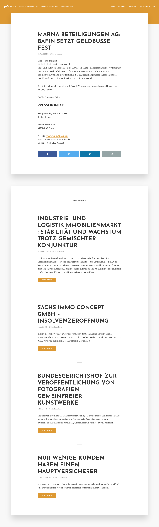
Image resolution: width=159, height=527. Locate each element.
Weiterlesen (47, 280)
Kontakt (121, 6)
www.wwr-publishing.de (57, 136)
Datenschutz (145, 6)
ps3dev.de (10, 6)
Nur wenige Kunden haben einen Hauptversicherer (71, 464)
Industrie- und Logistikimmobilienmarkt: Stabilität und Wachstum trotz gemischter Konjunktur (79, 232)
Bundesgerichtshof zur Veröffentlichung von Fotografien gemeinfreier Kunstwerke (77, 390)
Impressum (133, 6)
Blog (113, 6)
